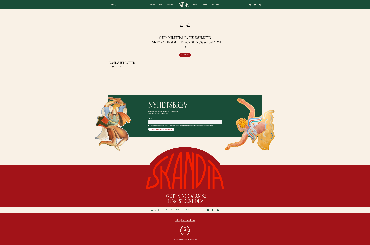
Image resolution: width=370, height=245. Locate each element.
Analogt (195, 4)
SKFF (205, 4)
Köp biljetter (157, 210)
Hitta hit (179, 210)
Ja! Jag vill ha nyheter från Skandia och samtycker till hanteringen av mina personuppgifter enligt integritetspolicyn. (181, 125)
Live (160, 4)
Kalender (170, 4)
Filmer (152, 4)
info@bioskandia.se (116, 67)
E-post (150, 118)
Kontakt (169, 210)
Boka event (216, 4)
